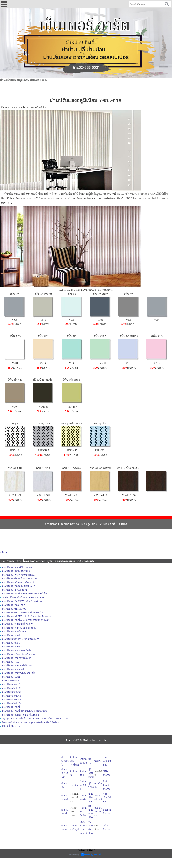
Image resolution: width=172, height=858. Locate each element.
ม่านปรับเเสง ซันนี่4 (11, 703)
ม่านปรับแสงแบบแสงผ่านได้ (16, 571)
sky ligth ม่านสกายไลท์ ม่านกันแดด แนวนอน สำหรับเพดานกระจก (35, 718)
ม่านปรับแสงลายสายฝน (13, 669)
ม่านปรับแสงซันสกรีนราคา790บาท (19, 578)
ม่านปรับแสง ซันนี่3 (11, 707)
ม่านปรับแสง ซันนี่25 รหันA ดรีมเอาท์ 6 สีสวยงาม (26, 616)
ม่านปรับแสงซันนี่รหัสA (13, 605)
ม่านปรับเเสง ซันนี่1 (11, 688)
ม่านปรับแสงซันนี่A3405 (14, 609)
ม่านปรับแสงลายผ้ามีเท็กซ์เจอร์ (17, 624)
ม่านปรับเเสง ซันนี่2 (11, 684)
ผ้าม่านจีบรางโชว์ (64, 773)
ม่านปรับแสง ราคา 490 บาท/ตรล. (18, 574)
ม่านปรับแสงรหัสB (11, 643)
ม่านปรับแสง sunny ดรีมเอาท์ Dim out (20, 714)
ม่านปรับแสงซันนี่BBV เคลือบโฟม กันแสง (22, 601)
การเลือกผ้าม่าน (107, 761)
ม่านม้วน (74, 785)
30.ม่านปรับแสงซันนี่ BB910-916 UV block (23, 597)
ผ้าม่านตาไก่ (65, 761)
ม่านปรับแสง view (11, 661)
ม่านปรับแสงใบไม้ (11, 677)
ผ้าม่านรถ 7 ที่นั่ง (83, 785)
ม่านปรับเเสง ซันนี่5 (11, 696)
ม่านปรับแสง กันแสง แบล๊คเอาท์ (18, 582)
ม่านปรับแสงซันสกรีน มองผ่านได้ (18, 586)
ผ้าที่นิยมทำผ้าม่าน (106, 785)
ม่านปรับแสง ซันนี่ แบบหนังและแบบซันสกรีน (24, 711)
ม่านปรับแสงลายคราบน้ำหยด (16, 658)
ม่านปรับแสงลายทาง (12, 646)
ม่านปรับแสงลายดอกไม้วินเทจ (17, 665)
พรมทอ (98, 761)
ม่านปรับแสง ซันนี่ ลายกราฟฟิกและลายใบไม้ (24, 593)
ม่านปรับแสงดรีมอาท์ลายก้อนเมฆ (18, 654)
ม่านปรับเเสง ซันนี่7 (11, 692)
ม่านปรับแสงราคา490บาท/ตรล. (17, 567)
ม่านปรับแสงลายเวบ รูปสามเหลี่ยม (19, 627)
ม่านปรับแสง (90, 797)
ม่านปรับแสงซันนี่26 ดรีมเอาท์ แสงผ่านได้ (22, 612)
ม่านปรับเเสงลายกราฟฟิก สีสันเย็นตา (20, 639)
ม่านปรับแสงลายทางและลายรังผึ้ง (18, 673)
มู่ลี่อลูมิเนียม (91, 773)
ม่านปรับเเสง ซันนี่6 (11, 699)
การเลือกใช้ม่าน (107, 797)
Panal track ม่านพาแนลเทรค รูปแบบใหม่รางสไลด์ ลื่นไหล (30, 722)
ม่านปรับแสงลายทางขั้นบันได (16, 650)
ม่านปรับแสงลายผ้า (11, 635)
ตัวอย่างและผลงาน (98, 812)
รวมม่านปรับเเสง (10, 680)
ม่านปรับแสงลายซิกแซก (14, 631)
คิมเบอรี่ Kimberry (11, 726)
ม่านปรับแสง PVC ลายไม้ (14, 590)
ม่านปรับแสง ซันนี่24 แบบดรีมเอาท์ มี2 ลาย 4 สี (25, 620)
